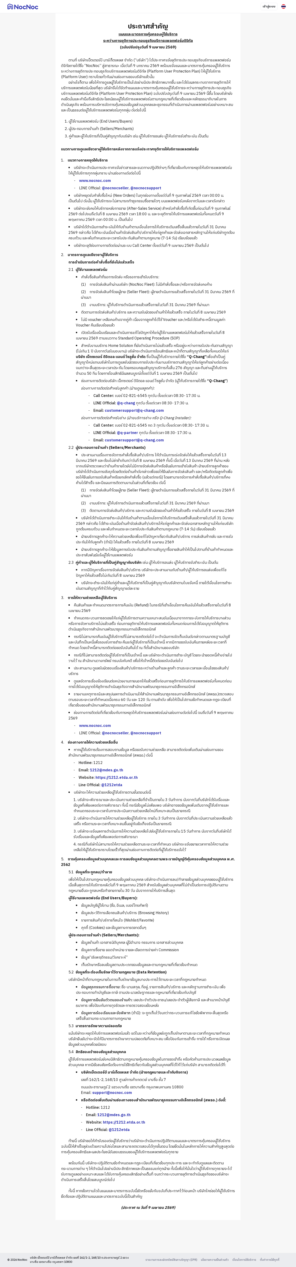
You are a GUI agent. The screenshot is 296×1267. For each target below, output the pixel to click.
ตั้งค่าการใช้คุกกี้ (269, 1260)
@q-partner (127, 433)
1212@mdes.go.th (106, 770)
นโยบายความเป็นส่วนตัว (215, 1260)
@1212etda (111, 785)
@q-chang (126, 403)
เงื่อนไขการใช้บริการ (244, 1260)
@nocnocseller (115, 188)
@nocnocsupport (145, 188)
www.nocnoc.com (95, 181)
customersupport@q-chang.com (134, 411)
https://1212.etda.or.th (117, 778)
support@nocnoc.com (112, 1093)
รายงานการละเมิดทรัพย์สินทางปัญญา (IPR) (171, 1260)
